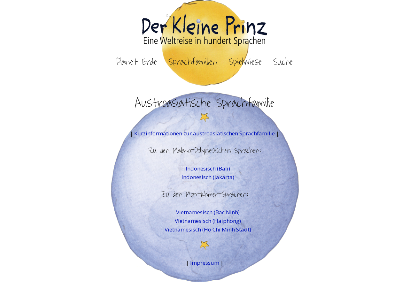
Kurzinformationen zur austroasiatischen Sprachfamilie (205, 133)
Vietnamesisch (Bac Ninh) (208, 212)
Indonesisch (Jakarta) (207, 177)
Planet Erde (136, 62)
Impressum (204, 262)
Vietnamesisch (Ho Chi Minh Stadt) (208, 229)
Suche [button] (283, 62)
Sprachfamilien (192, 62)
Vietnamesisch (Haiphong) (208, 220)
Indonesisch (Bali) (208, 168)
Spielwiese (245, 62)
